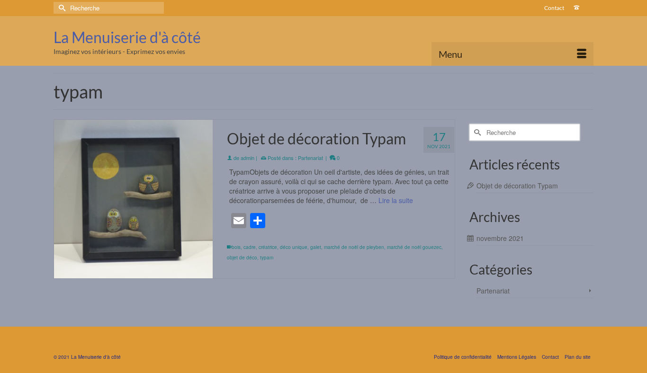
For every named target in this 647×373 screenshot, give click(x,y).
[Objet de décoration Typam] (133, 199)
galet (315, 247)
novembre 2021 (500, 238)
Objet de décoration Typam (517, 185)
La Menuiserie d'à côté (127, 37)
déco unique (293, 247)
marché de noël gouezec (414, 247)
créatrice (268, 247)
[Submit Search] (61, 8)
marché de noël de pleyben (354, 247)
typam (266, 257)
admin (247, 157)
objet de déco (242, 257)
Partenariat (310, 157)
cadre (249, 247)
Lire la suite (395, 200)
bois (236, 247)
